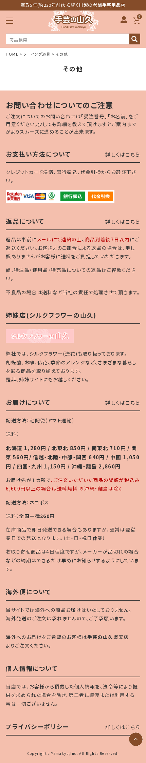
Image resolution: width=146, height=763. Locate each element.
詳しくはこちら (122, 154)
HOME (12, 54)
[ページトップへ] (136, 739)
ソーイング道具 (37, 54)
